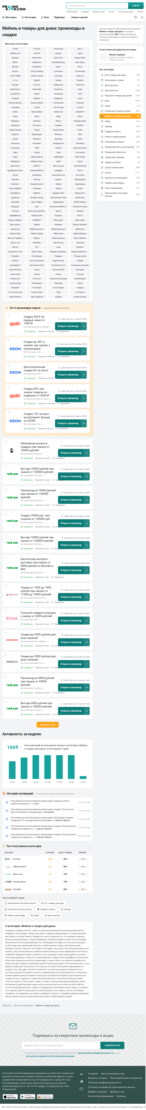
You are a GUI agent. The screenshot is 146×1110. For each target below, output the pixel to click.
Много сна (15, 243)
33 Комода (58, 49)
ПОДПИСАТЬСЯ (112, 1045)
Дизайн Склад (37, 197)
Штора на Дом (80, 297)
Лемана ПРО (36, 215)
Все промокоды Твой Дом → (32, 475)
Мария (37, 224)
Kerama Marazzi (15, 103)
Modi (58, 116)
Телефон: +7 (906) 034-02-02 (50, 1086)
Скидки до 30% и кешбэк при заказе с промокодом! (37, 345)
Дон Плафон (36, 202)
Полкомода (37, 256)
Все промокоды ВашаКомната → (34, 598)
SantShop (58, 139)
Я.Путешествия (125, 11)
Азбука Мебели (36, 170)
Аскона (37, 179)
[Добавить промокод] (135, 17)
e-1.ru (15, 80)
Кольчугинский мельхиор (37, 211)
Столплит (37, 279)
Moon (80, 116)
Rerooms (58, 134)
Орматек (80, 247)
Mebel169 (80, 112)
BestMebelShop (58, 62)
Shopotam (37, 143)
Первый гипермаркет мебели (59, 252)
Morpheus (15, 121)
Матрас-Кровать (80, 224)
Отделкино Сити (15, 252)
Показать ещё (47, 724)
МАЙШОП (37, 220)
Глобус (80, 188)
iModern (37, 98)
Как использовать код (112, 1073)
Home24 (15, 98)
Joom (80, 98)
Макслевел (80, 220)
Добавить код (117, 1092)
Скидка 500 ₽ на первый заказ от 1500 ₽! (34, 320)
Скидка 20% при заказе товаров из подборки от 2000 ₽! (36, 392)
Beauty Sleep (80, 58)
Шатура (58, 297)
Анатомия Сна (58, 175)
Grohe (80, 89)
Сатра (36, 270)
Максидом (58, 220)
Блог (46, 17)
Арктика (15, 179)
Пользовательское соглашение (126, 1078)
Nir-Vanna (37, 125)
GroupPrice (15, 94)
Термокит (15, 288)
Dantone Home (37, 76)
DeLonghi (58, 76)
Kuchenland (58, 103)
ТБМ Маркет (37, 283)
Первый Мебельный (80, 252)
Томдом (80, 288)
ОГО (37, 247)
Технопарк (36, 288)
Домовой (15, 202)
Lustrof (80, 107)
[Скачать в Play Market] (28, 1096)
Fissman (15, 85)
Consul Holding (37, 71)
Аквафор (58, 170)
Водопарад (80, 184)
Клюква (15, 211)
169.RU (15, 49)
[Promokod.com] (14, 8)
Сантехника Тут (58, 265)
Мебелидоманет (58, 229)
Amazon (58, 53)
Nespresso (15, 125)
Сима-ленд (15, 274)
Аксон (80, 170)
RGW (80, 134)
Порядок (58, 256)
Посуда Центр (80, 256)
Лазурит (80, 211)
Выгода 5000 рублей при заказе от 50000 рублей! (36, 704)
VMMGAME (58, 157)
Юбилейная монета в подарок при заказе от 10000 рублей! (35, 447)
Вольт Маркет (15, 188)
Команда (121, 1096)
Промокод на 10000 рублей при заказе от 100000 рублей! (38, 494)
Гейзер (58, 188)
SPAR (37, 148)
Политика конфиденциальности (104, 1082)
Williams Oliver (37, 161)
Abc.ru (80, 49)
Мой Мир (37, 243)
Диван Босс (80, 193)
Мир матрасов (58, 238)
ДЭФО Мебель (80, 202)
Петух (111, 11)
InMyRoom (58, 98)
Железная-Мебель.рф (59, 206)
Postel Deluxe (58, 130)
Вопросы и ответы (97, 1078)
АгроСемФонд (80, 166)
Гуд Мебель (15, 193)
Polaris (37, 130)
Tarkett (37, 152)
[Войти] (142, 17)
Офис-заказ (37, 252)
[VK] (81, 1074)
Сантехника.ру (15, 270)
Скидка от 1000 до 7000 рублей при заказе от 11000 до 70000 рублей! (36, 591)
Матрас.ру (15, 229)
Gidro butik (37, 89)
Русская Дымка (37, 261)
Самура (80, 261)
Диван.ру (15, 197)
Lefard (36, 107)
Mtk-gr (58, 121)
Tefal (58, 152)
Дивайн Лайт (58, 193)
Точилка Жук (36, 292)
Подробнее (64, 331)
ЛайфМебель (15, 215)
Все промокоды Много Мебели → (34, 641)
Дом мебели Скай (58, 197)
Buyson (15, 71)
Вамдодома (80, 179)
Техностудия (58, 288)
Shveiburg (80, 143)
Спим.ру (80, 274)
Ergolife (37, 80)
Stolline (58, 148)
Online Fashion (15, 130)
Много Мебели (80, 238)
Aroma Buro (36, 58)
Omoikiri (80, 125)
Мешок (37, 238)
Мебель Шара (37, 233)
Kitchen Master (37, 103)
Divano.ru (80, 76)
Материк (58, 224)
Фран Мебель (15, 297)
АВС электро (58, 166)
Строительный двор (58, 279)
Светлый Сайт (58, 270)
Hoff (80, 94)
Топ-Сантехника (15, 292)
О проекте (93, 1073)
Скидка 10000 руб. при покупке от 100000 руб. (35, 517)
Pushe (80, 130)
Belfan (15, 62)
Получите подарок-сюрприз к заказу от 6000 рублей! (38, 614)
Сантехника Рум (37, 265)
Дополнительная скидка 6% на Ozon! (36, 368)
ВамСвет (15, 184)
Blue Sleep (80, 62)
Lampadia (15, 107)
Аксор (15, 175)
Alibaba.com (15, 53)
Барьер (58, 179)
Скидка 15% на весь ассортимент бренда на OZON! (37, 417)
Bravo (80, 67)
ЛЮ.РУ (80, 215)
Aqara (80, 53)
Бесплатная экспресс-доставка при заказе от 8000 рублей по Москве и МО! (37, 564)
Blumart (15, 67)
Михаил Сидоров (117, 55)
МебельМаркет (80, 233)
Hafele (36, 94)
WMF (58, 161)
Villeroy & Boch (37, 157)
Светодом (80, 270)
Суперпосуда (15, 283)
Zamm (80, 161)
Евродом (15, 206)
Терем (80, 283)
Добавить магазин (97, 1092)
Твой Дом (58, 283)
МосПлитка (58, 243)
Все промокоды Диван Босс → (33, 663)
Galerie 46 (80, 85)
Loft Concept (58, 107)
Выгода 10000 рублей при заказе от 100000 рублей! (37, 470)
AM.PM (37, 53)
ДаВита (37, 193)
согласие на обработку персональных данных (50, 1056)
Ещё (37, 206)
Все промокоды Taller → (30, 620)
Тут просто (80, 292)
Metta (15, 116)
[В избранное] (8, 316)
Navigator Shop (80, 121)
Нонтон (15, 247)
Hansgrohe (58, 94)
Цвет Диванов (37, 297)
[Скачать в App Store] (10, 1096)
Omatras (58, 125)
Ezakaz (58, 80)
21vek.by (36, 49)
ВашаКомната (37, 184)
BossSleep (37, 67)
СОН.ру (37, 274)
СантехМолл (15, 265)
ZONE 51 (36, 166)
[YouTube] (81, 1089)
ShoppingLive (58, 143)
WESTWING (80, 157)
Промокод (6, 1005)
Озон (58, 247)
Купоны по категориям (23, 1005)
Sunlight (85, 11)
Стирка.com (15, 279)
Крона (58, 211)
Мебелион (80, 229)
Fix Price (36, 85)
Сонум (58, 274)
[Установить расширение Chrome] (45, 1096)
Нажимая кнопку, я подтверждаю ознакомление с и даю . (73, 1054)
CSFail (140, 11)
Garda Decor (15, 89)
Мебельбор (58, 233)
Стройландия (80, 279)
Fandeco (80, 80)
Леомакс (58, 215)
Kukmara (80, 103)
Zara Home (15, 166)
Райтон (15, 261)
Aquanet (15, 58)
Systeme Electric (80, 148)
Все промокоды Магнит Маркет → (37, 327)
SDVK (80, 139)
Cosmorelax (80, 71)
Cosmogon (58, 71)
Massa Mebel (36, 112)
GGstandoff (72, 11)
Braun (58, 67)
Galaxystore (58, 85)
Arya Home (58, 58)
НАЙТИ (135, 6)
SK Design (15, 148)
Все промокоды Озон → (33, 352)
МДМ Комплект (37, 229)
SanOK (15, 139)
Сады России (58, 261)
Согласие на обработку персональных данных (111, 1087)
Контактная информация (100, 1096)
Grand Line (58, 89)
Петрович (15, 256)
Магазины (11, 17)
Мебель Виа (15, 233)
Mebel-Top (58, 112)
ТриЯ (58, 292)
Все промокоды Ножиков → (32, 454)
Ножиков (80, 243)
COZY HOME (15, 76)
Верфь (58, 184)
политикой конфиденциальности (95, 1053)
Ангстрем (80, 175)
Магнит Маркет (15, 220)
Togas (15, 157)
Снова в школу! (79, 17)
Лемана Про (99, 11)
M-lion (15, 112)
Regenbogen (37, 134)
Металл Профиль (15, 238)
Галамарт (37, 188)
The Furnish (80, 152)
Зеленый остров (80, 206)
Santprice (37, 139)
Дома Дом (80, 197)
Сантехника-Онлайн (80, 265)
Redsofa (15, 134)
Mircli (37, 116)
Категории (30, 17)
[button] (15, 324)
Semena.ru (15, 143)
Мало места (15, 224)
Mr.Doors (36, 121)
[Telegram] (81, 1082)
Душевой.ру (58, 202)
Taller (15, 152)
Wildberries (15, 161)
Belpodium (37, 62)
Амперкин (36, 175)
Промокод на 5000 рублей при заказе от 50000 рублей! (37, 681)
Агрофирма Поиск (15, 170)
